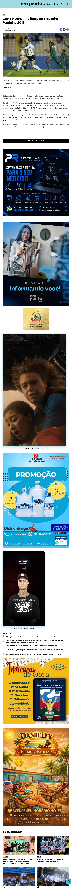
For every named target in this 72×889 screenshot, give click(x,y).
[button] (68, 882)
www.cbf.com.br (9, 120)
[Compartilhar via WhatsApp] (67, 29)
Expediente (50, 875)
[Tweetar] (64, 29)
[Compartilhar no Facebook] (61, 29)
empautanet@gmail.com (47, 880)
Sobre (42, 875)
